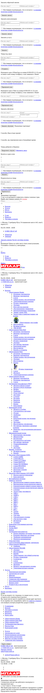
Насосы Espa (9, 626)
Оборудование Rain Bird (17, 330)
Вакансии (8, 611)
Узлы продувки (14, 541)
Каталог (8, 206)
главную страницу (35, 601)
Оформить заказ (21, 150)
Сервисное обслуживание (18, 579)
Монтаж (12, 575)
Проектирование (15, 577)
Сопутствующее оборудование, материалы (24, 542)
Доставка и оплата (11, 219)
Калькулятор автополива (13, 637)
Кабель (11, 530)
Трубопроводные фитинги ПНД (20, 384)
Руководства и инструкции (18, 584)
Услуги (7, 208)
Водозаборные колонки (17, 479)
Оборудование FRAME (17, 548)
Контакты (8, 212)
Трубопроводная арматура (18, 531)
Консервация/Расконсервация (19, 581)
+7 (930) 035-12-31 (7, 282)
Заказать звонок (6, 240)
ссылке (24, 199)
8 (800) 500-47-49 (7, 280)
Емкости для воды (15, 480)
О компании (9, 606)
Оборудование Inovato (16, 376)
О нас (7, 215)
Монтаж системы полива (13, 638)
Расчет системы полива (20, 240)
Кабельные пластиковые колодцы (21, 524)
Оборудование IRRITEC (17, 544)
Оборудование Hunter (16, 292)
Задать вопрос (6, 644)
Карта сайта (9, 615)
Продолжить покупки (8, 150)
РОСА (7, 210)
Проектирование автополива (15, 635)
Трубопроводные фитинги (14, 624)
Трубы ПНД (13, 528)
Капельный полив (15, 407)
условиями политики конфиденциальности (21, 11)
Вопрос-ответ (14, 583)
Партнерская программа (17, 572)
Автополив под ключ (16, 573)
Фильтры (12, 526)
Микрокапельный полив (17, 433)
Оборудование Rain (16, 352)
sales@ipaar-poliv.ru (7, 651)
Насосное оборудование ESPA (19, 455)
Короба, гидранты (15, 449)
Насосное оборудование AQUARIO (21, 473)
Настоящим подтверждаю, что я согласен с (21, 11)
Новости (8, 217)
